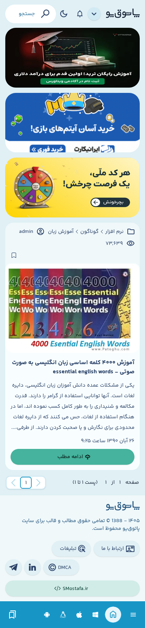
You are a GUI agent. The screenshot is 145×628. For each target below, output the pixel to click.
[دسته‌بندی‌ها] (94, 14)
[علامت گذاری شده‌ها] (12, 615)
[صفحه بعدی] (13, 483)
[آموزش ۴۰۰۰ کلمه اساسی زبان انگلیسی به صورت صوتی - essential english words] (72, 308)
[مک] (79, 615)
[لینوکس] (63, 615)
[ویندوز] (95, 615)
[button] (26, 483)
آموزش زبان (61, 232)
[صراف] (72, 187)
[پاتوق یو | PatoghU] (123, 13)
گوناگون (89, 232)
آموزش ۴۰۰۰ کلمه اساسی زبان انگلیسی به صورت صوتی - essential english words (73, 367)
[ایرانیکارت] (72, 123)
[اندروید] (47, 615)
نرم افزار (114, 232)
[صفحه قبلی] (38, 483)
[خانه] (113, 615)
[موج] (72, 58)
